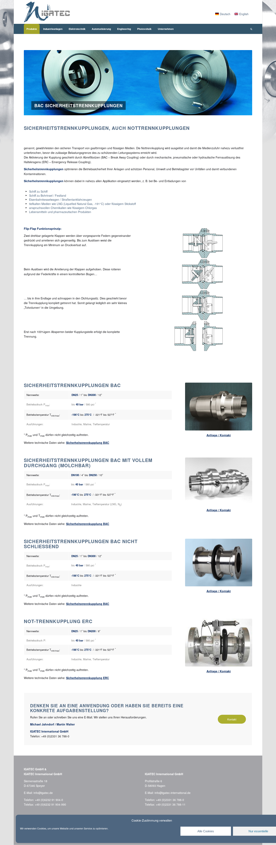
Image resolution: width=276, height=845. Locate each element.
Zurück (33, 83)
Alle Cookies (205, 831)
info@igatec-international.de (173, 793)
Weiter (243, 83)
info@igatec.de (43, 793)
